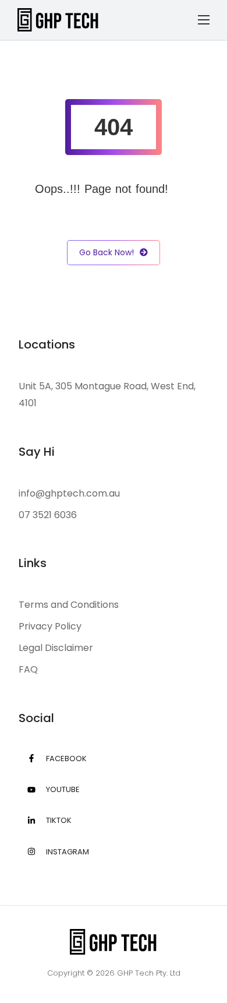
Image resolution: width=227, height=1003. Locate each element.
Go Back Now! (106, 252)
